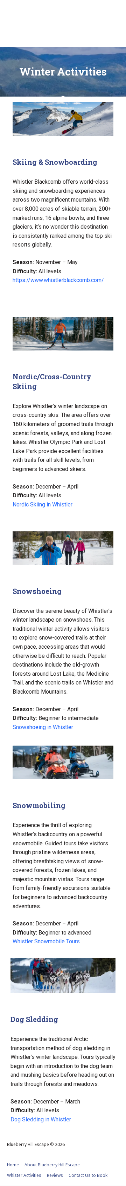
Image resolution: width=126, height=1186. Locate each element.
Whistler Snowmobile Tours (46, 941)
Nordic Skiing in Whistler (42, 504)
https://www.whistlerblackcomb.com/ (58, 280)
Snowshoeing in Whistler (43, 727)
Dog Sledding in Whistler (40, 1119)
